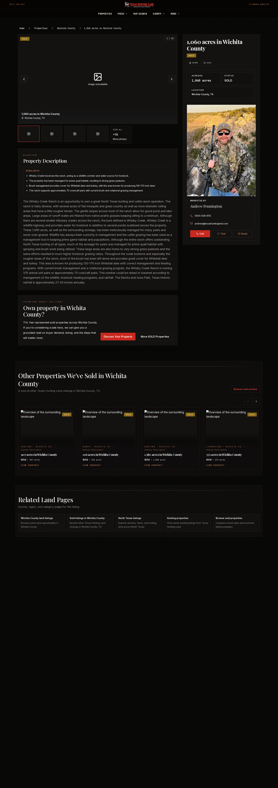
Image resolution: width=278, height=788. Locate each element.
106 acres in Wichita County (101, 455)
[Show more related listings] (256, 401)
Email (244, 233)
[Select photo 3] (74, 134)
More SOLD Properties (155, 336)
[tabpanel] (98, 88)
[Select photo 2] (51, 134)
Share (195, 63)
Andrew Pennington (206, 206)
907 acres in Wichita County (39, 455)
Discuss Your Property (118, 336)
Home (21, 28)
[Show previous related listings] (247, 401)
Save (209, 63)
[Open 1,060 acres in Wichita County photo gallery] (97, 79)
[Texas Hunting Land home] (139, 4)
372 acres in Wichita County (224, 455)
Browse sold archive (245, 389)
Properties (40, 28)
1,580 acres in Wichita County (163, 455)
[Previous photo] (24, 79)
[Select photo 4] (97, 134)
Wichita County (66, 28)
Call (201, 233)
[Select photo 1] (28, 134)
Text (223, 233)
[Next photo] (172, 79)
